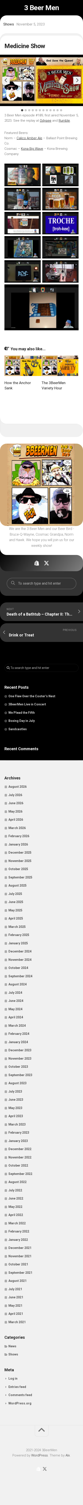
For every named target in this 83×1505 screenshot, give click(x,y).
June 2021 (15, 1297)
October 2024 (18, 968)
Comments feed (20, 1395)
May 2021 (15, 1305)
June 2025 (15, 902)
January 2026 (18, 844)
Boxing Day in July (21, 721)
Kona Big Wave (32, 149)
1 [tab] (22, 110)
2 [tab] (26, 110)
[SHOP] (37, 563)
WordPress (39, 1455)
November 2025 (19, 861)
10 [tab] (54, 110)
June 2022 (15, 1198)
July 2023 (15, 1091)
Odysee (45, 121)
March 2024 (17, 1025)
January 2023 (18, 1141)
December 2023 (19, 1050)
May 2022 (15, 1207)
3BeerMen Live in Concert (27, 704)
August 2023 (17, 1083)
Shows (8, 24)
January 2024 (18, 1042)
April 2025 (15, 918)
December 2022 (19, 1149)
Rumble (64, 121)
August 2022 (17, 1182)
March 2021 (17, 1322)
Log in (12, 1378)
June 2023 (15, 1099)
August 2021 (17, 1281)
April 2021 (15, 1313)
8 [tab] (47, 110)
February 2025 (18, 935)
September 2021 (20, 1272)
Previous (6, 80)
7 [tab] (43, 110)
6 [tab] (40, 110)
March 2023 (17, 1124)
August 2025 (17, 885)
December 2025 (19, 852)
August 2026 (17, 786)
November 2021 (19, 1256)
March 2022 (17, 1223)
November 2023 (19, 1058)
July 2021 (15, 1289)
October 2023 (18, 1066)
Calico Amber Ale (29, 138)
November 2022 (19, 1157)
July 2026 (15, 795)
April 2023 (15, 1116)
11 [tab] (57, 110)
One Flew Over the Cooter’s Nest (31, 696)
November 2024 (19, 959)
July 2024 (15, 992)
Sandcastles (17, 729)
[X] (46, 563)
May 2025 (15, 910)
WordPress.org (19, 1403)
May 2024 (15, 1009)
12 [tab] (61, 110)
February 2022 (18, 1231)
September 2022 (20, 1174)
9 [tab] (50, 110)
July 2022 (15, 1190)
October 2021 (18, 1264)
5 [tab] (36, 110)
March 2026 (17, 828)
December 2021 (19, 1248)
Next (77, 80)
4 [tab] (33, 110)
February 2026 (18, 836)
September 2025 (20, 877)
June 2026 (15, 803)
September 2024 (20, 976)
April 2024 (15, 1017)
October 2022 (18, 1165)
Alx (68, 1455)
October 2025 (18, 869)
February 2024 (18, 1033)
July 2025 (15, 894)
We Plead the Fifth (21, 712)
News (12, 1346)
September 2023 (20, 1075)
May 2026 (15, 811)
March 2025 (17, 927)
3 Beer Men (41, 8)
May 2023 (15, 1108)
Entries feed (17, 1387)
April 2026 (15, 819)
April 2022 (15, 1215)
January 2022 (18, 1239)
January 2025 (18, 943)
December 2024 (19, 951)
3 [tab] (29, 110)
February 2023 (18, 1132)
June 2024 (15, 1001)
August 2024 (17, 984)
